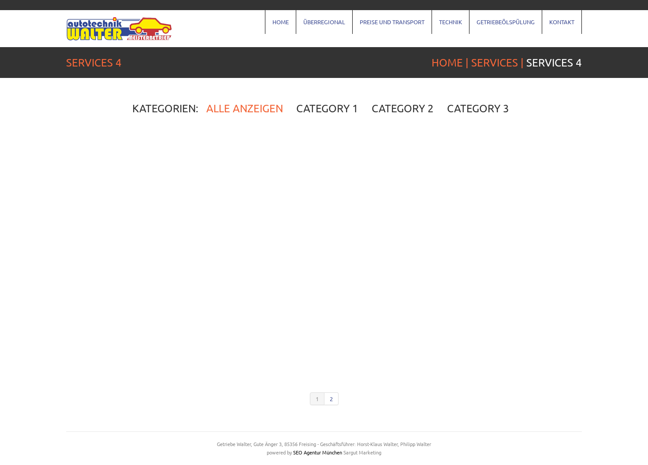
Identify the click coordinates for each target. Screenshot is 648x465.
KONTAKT (561, 22)
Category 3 (478, 108)
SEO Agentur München (317, 452)
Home (280, 22)
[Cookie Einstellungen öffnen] (19, 454)
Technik (450, 22)
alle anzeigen (244, 108)
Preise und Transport (392, 22)
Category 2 (403, 108)
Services (494, 62)
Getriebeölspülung (506, 22)
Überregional (324, 22)
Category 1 (327, 108)
